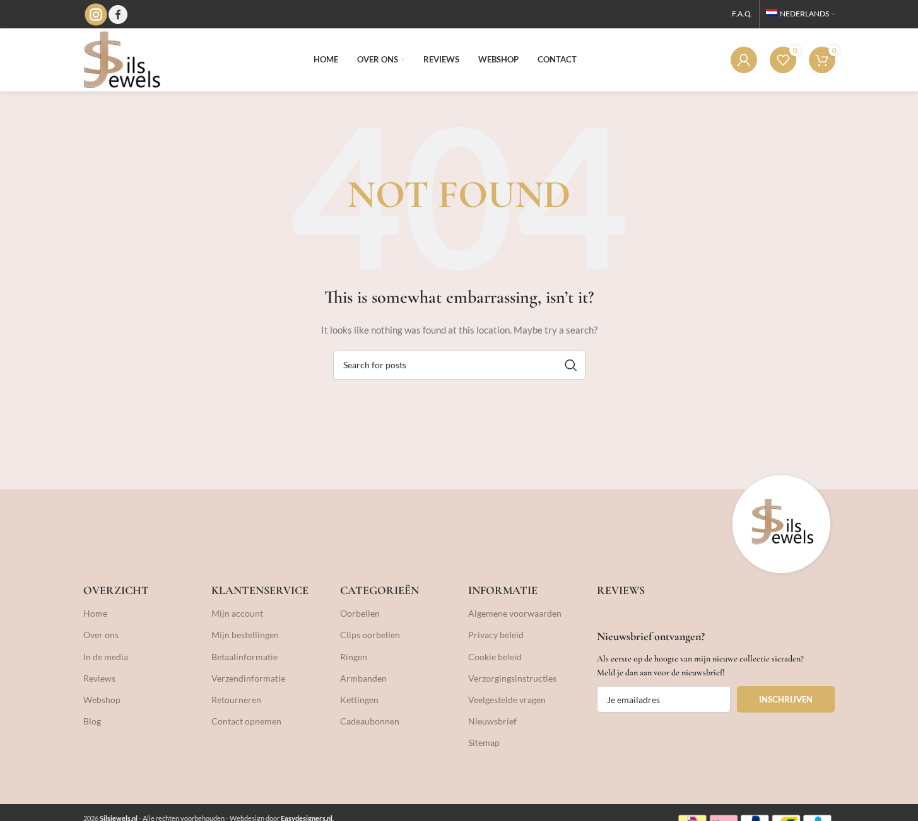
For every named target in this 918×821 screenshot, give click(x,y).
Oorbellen (360, 613)
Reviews (99, 678)
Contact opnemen (246, 721)
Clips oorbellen (370, 634)
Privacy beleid (496, 634)
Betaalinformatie (244, 656)
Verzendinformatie (248, 678)
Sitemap (484, 742)
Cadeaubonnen (369, 721)
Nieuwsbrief (492, 721)
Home (95, 613)
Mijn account (237, 613)
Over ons (101, 634)
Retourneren (236, 699)
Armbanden (363, 678)
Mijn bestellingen (245, 634)
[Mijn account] (743, 60)
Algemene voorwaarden (515, 613)
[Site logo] (121, 59)
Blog (92, 721)
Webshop (102, 699)
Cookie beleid (495, 656)
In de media (105, 656)
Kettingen (359, 699)
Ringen (353, 656)
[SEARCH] (571, 365)
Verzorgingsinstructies (512, 678)
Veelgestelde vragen (507, 699)
